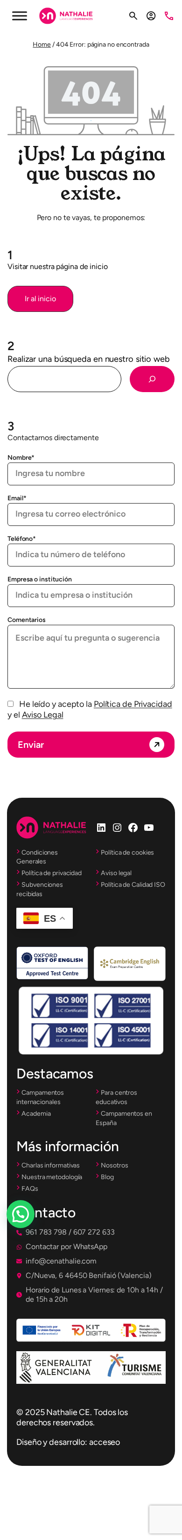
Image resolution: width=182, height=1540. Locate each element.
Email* (16, 498)
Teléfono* (21, 539)
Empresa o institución (39, 579)
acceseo (104, 1442)
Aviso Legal (42, 715)
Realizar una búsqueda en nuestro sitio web (88, 359)
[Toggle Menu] (19, 15)
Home (42, 44)
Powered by (33, 1236)
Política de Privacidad (133, 704)
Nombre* (21, 458)
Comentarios (26, 620)
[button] (40, 299)
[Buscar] (152, 379)
